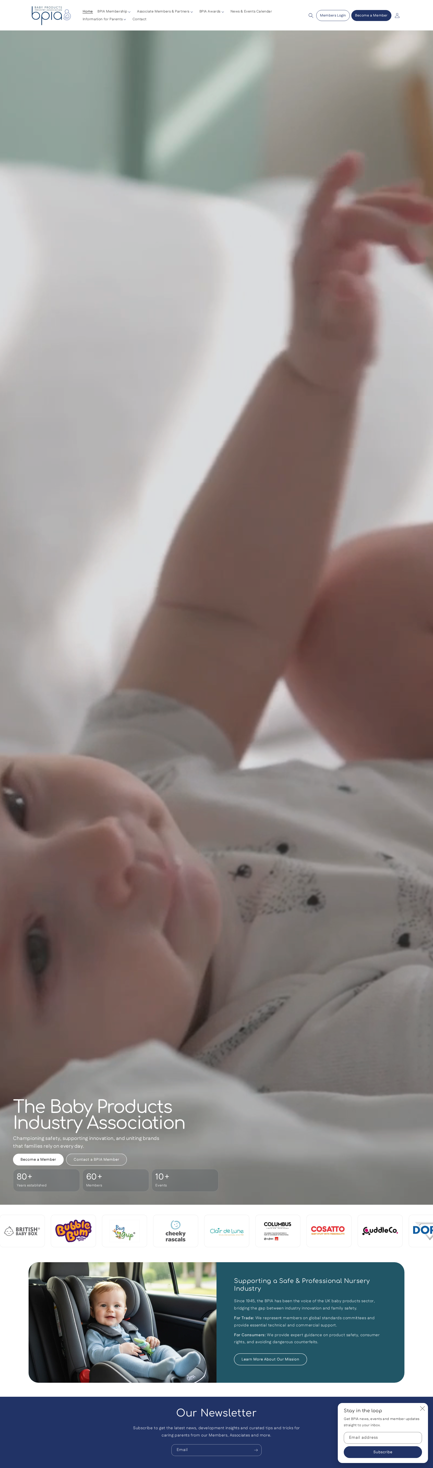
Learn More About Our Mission (270, 1359)
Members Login (333, 15)
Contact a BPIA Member (96, 1159)
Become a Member (371, 15)
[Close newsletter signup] (422, 1408)
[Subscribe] (255, 1450)
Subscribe (382, 1452)
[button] (115, 11)
